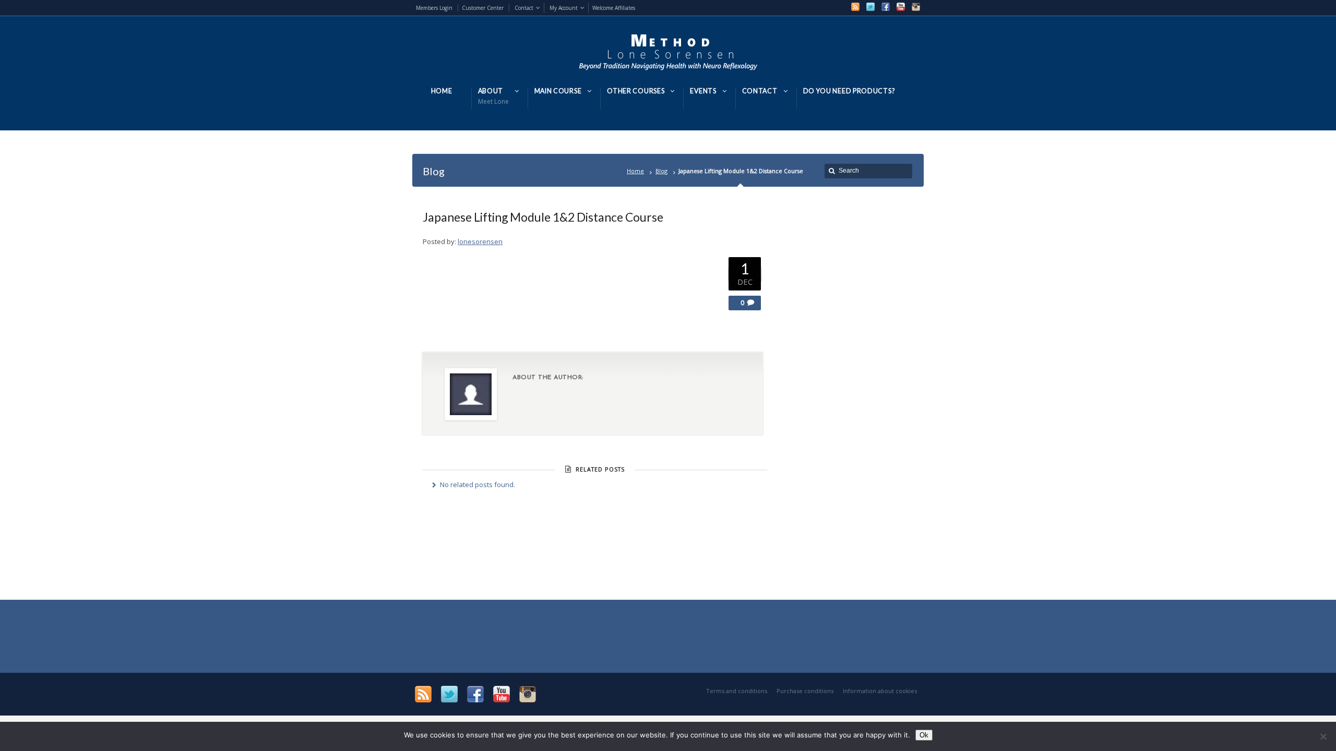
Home (635, 171)
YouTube (901, 7)
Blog (661, 171)
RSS (855, 7)
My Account (564, 7)
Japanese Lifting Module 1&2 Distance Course (543, 217)
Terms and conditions (736, 691)
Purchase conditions (805, 691)
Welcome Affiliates (613, 7)
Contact (524, 7)
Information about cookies (880, 691)
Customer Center (483, 7)
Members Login (434, 7)
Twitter (870, 7)
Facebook (885, 7)
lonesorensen (480, 241)
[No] (1323, 736)
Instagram (916, 7)
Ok (924, 735)
